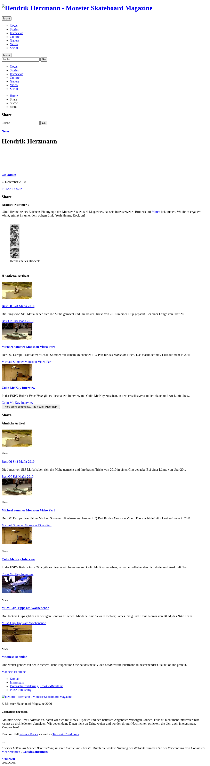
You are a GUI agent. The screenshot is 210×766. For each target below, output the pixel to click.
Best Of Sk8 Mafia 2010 (18, 306)
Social (14, 48)
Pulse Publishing (20, 690)
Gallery (14, 40)
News (13, 25)
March (156, 211)
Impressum (17, 682)
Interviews (16, 33)
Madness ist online (14, 657)
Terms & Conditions (65, 734)
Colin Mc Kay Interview (18, 387)
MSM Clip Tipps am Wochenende (25, 608)
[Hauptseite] (77, 8)
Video (14, 44)
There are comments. (30, 406)
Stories (14, 29)
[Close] (3, 742)
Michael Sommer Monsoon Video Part (28, 347)
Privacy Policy (28, 734)
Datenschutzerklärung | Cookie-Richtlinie (36, 686)
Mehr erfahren (11, 752)
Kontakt (15, 678)
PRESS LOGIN (12, 189)
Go (44, 59)
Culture (14, 36)
